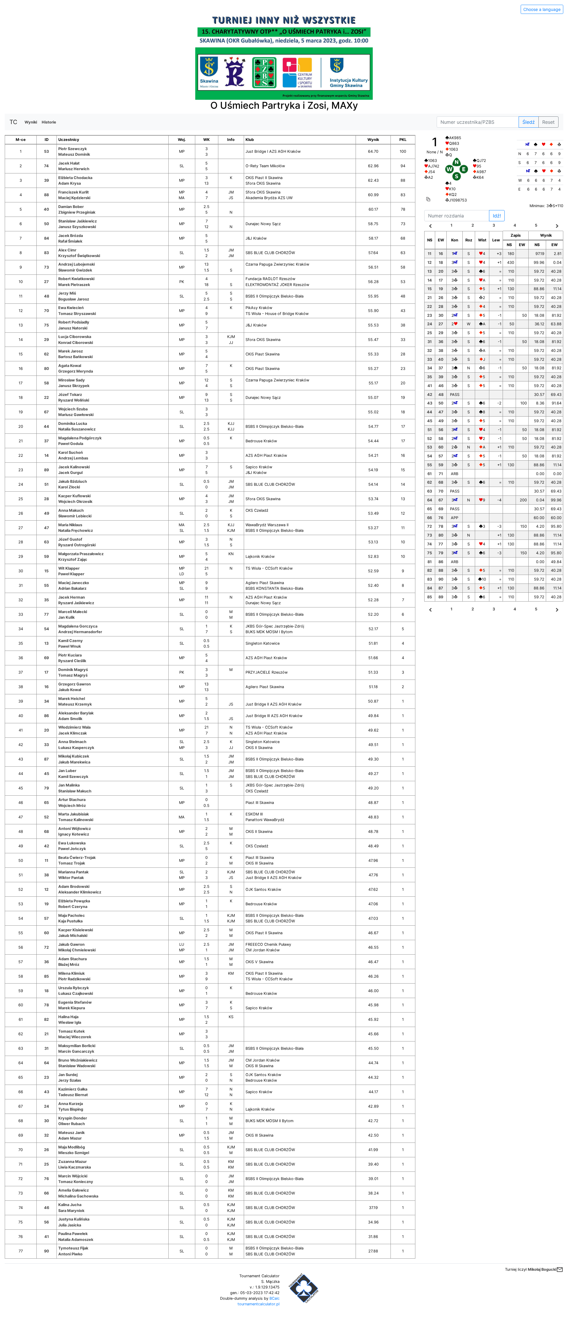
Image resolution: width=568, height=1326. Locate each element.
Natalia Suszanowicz (77, 429)
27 (46, 282)
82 (46, 1019)
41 (46, 1236)
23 (46, 1077)
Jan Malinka (69, 785)
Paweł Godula (70, 443)
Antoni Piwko (70, 1254)
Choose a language (542, 9)
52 (46, 817)
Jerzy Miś (67, 293)
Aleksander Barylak (75, 713)
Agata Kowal (69, 365)
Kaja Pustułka (70, 921)
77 (46, 614)
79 (46, 788)
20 (46, 730)
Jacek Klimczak (72, 733)
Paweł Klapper (71, 574)
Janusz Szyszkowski (77, 227)
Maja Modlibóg (71, 1147)
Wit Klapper (69, 568)
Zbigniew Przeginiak (76, 212)
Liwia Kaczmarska (74, 1167)
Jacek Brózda (70, 235)
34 (46, 701)
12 (46, 889)
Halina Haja (68, 1017)
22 (46, 397)
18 (46, 991)
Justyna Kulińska (73, 1219)
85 (46, 976)
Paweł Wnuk (69, 646)
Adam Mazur (70, 1138)
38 (46, 875)
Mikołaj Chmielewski (77, 950)
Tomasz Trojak (71, 863)
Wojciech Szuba (73, 409)
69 (46, 658)
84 (46, 238)
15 (46, 571)
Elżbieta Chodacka (75, 178)
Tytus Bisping (70, 1109)
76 (46, 1178)
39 (46, 180)
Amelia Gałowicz (73, 1190)
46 (46, 1207)
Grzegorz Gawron (74, 684)
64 (46, 1063)
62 (46, 354)
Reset (548, 122)
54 (46, 629)
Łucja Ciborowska (74, 336)
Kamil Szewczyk (73, 776)
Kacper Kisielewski (75, 930)
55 (46, 585)
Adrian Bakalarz (72, 588)
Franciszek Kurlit (73, 192)
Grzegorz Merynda (75, 371)
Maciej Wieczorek (74, 1037)
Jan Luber (67, 770)
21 (46, 1034)
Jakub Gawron (71, 944)
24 (46, 1106)
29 (46, 339)
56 (46, 1222)
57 (46, 918)
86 (46, 716)
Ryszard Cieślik (72, 661)
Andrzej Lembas (73, 458)
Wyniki (31, 122)
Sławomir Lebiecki (74, 516)
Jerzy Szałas (69, 1080)
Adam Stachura (72, 959)
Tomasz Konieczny (75, 1181)
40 (46, 209)
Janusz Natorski (72, 328)
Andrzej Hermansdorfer (80, 632)
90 (46, 1251)
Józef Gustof (70, 539)
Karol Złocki (69, 487)
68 (46, 831)
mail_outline (559, 1269)
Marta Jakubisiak (73, 814)
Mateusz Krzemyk (75, 704)
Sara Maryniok (71, 1210)
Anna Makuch (71, 510)
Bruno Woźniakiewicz (77, 1060)
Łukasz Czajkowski (75, 993)
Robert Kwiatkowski (76, 279)
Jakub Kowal (69, 690)
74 (46, 166)
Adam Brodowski (73, 886)
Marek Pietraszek (74, 284)
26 (46, 1150)
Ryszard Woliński (73, 400)
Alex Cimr (67, 250)
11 (46, 860)
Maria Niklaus (70, 525)
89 (46, 470)
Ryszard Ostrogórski (77, 545)
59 (46, 556)
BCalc (275, 1298)
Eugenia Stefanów (75, 1002)
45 (46, 773)
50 (46, 224)
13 (46, 643)
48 (46, 296)
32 (46, 1135)
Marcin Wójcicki (72, 1176)
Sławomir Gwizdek (75, 270)
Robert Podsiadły (73, 322)
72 (46, 947)
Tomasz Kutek (71, 1031)
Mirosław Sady (71, 380)
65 (46, 802)
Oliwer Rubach (71, 1124)
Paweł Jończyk (72, 848)
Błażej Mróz (68, 964)
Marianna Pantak (73, 872)
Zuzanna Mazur (72, 1161)
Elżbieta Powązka (74, 901)
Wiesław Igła (69, 1022)
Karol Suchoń (70, 452)
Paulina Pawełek (73, 1233)
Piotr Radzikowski (74, 979)
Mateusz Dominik (74, 154)
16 (46, 687)
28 (46, 499)
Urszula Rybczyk (73, 988)
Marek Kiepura (71, 1008)
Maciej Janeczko (73, 583)
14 (46, 455)
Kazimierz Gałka (72, 1089)
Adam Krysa (69, 183)
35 (46, 600)
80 (46, 368)
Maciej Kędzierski (74, 198)
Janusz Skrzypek (73, 386)
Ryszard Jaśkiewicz (76, 603)
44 (46, 426)
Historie (49, 122)
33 (46, 744)
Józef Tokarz (70, 394)
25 (46, 1164)
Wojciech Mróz (72, 805)
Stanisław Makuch (74, 791)
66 (46, 1193)
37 (46, 441)
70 (46, 310)
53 (46, 151)
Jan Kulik (66, 617)
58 (46, 383)
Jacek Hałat (69, 163)
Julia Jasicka (69, 1225)
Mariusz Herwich (73, 169)
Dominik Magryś (73, 669)
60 (46, 933)
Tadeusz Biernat (73, 1095)
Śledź (528, 122)
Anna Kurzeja (70, 1103)
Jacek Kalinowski (74, 467)
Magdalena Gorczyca (77, 626)
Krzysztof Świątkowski (79, 256)
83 (46, 253)
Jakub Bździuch (72, 481)
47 (46, 528)
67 (46, 412)
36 (46, 962)
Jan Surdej (68, 1074)
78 (46, 1005)
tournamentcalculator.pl (259, 1304)
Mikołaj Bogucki (542, 1269)
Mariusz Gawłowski (75, 414)
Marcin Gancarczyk (76, 1051)
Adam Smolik (70, 718)
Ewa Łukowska (71, 843)
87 (46, 759)
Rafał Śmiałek (70, 241)
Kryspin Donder (72, 1118)
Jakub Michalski (72, 935)
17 (46, 672)
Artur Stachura (71, 799)
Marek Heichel (71, 698)
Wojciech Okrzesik (75, 501)
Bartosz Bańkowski (75, 357)
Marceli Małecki (72, 612)
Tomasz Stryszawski (77, 313)
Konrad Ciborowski (75, 342)
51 (46, 484)
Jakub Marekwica (74, 762)
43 (46, 1092)
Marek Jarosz (70, 351)
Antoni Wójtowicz (74, 828)
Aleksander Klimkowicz (79, 892)
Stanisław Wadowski (76, 1066)
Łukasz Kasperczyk (76, 747)
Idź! (497, 216)
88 (46, 195)
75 (46, 325)
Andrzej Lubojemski (76, 264)
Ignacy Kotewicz (73, 834)
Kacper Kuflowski (74, 496)
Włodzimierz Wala (74, 727)
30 (46, 1121)
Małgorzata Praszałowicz (81, 554)
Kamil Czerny (70, 640)
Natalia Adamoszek (75, 1239)
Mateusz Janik (71, 1132)
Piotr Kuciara (70, 655)
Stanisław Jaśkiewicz (77, 221)
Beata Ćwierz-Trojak (77, 857)
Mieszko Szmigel (73, 1152)
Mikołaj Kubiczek (73, 756)
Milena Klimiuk (71, 973)
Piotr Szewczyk (72, 149)
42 (46, 846)
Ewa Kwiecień (71, 308)
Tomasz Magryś (73, 675)
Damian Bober (71, 206)
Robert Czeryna (72, 906)
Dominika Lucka (72, 423)
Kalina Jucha (69, 1204)
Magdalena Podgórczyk (79, 438)
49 (46, 513)
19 (46, 904)
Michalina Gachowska (78, 1196)
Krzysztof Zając (72, 559)
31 (46, 1048)
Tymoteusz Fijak (73, 1248)
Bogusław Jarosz (73, 299)
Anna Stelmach (72, 742)
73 (46, 267)
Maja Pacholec (71, 915)
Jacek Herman (71, 597)
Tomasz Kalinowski (75, 820)
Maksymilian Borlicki (76, 1046)
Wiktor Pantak (71, 877)
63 (46, 542)
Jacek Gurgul (70, 472)
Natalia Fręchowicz (75, 530)
